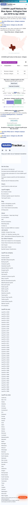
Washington (4, 491)
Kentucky (3, 433)
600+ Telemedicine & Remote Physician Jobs (12, 236)
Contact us (4, 225)
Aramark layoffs (5, 257)
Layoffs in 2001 (5, 364)
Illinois (2, 426)
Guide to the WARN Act (7, 205)
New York (3, 399)
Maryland (3, 439)
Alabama (3, 404)
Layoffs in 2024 (5, 316)
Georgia (3, 418)
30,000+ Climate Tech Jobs (8, 232)
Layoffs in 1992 (5, 383)
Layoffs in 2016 (5, 332)
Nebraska (3, 458)
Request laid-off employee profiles (10, 180)
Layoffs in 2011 (5, 343)
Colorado (3, 408)
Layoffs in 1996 (5, 374)
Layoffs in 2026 (5, 312)
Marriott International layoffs (8, 280)
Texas (24, 18)
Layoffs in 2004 (5, 358)
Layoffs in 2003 (5, 360)
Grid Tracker (4, 245)
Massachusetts (5, 437)
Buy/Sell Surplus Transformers (8, 249)
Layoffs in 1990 (5, 387)
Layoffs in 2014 (5, 337)
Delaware (3, 414)
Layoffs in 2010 (5, 345)
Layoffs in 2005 (5, 355)
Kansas (3, 431)
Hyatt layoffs (4, 272)
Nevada (3, 464)
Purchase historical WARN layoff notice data (12, 171)
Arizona (3, 406)
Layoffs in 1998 (5, 370)
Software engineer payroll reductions (10, 196)
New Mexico (4, 462)
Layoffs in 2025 (5, 314)
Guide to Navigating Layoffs (8, 203)
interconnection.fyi (5, 499)
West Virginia (4, 495)
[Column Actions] (13, 66)
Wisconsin (3, 493)
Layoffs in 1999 (5, 368)
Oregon (3, 470)
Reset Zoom (14, 83)
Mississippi (4, 449)
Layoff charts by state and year (9, 186)
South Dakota (4, 479)
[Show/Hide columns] (25, 62)
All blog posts (4, 209)
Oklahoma (3, 468)
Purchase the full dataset (9, 62)
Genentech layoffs (5, 266)
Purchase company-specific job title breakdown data (13, 177)
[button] (22, 497)
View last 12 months (14, 86)
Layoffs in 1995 (5, 376)
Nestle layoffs (4, 286)
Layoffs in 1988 (5, 391)
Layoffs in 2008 (5, 349)
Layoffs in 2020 (5, 324)
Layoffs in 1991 (5, 385)
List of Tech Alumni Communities (9, 207)
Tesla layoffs (4, 295)
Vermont (3, 489)
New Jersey (4, 460)
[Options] (26, 4)
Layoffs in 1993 (5, 380)
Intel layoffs (4, 274)
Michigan (3, 443)
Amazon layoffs (5, 255)
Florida (3, 416)
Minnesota (4, 445)
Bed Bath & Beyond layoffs (8, 259)
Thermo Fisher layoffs (6, 297)
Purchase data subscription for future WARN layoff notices (13, 174)
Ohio (2, 466)
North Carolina (5, 454)
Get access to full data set (7, 169)
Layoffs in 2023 (5, 318)
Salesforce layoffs (5, 293)
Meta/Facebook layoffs (7, 282)
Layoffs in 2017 (5, 330)
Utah (2, 485)
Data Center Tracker (6, 247)
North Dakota (4, 456)
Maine (2, 441)
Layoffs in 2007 (5, 351)
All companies (4, 305)
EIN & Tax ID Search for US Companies (11, 240)
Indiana (3, 429)
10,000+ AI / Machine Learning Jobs (10, 234)
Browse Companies (6, 221)
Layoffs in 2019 (5, 326)
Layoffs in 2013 (5, 339)
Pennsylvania (4, 472)
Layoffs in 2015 (5, 335)
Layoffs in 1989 (5, 389)
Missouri (3, 447)
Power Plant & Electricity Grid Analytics (11, 242)
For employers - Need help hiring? (9, 215)
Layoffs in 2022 (5, 320)
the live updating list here (8, 114)
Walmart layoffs (5, 303)
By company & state (6, 191)
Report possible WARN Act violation (10, 227)
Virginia (3, 487)
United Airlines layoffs (6, 301)
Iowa (2, 422)
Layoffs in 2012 (5, 341)
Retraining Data (5, 223)
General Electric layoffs (7, 268)
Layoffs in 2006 (5, 353)
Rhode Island (4, 474)
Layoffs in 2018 (5, 328)
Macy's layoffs (5, 278)
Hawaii (3, 420)
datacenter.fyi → (23, 1)
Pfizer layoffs (4, 291)
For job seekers (5, 217)
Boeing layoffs (5, 261)
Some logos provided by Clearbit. (8, 501)
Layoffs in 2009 (5, 347)
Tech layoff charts (5, 198)
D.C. (2, 412)
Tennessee (4, 481)
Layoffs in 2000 (5, 366)
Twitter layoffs (5, 299)
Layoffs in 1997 (5, 372)
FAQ (2, 219)
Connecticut (4, 410)
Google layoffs (5, 270)
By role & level (4, 193)
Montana (3, 452)
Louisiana (3, 435)
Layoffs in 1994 (5, 378)
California (3, 397)
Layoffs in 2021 (5, 322)
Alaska (3, 401)
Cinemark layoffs (5, 264)
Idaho (2, 424)
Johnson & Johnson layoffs (8, 276)
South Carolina (5, 477)
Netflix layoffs (4, 289)
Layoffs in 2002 (5, 362)
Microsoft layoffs (5, 284)
